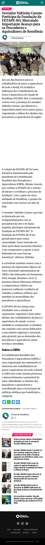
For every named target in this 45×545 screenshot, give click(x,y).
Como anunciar (15, 533)
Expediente (26, 533)
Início (9, 529)
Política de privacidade (31, 529)
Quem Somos (17, 529)
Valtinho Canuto (29, 409)
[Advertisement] (22, 144)
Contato (34, 533)
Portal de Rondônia (17, 38)
